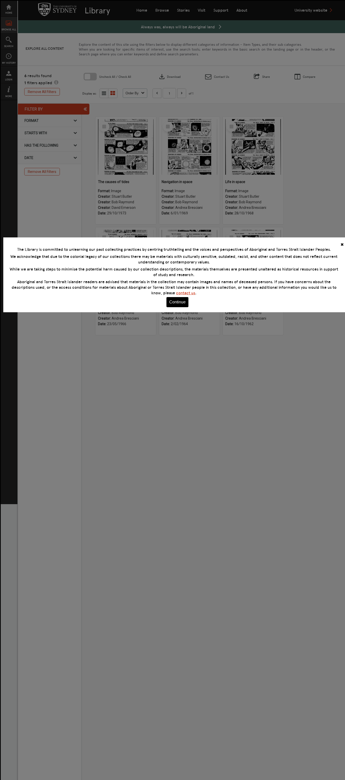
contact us (185, 293)
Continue (177, 302)
